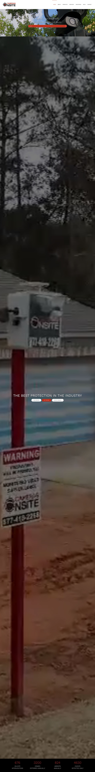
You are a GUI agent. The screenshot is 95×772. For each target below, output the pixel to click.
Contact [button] (89, 4)
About (59, 4)
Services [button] (71, 4)
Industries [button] (78, 4)
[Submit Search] (65, 26)
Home (54, 4)
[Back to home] (9, 4)
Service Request (58, 400)
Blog (84, 4)
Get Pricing (46, 400)
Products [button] (65, 4)
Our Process (36, 400)
